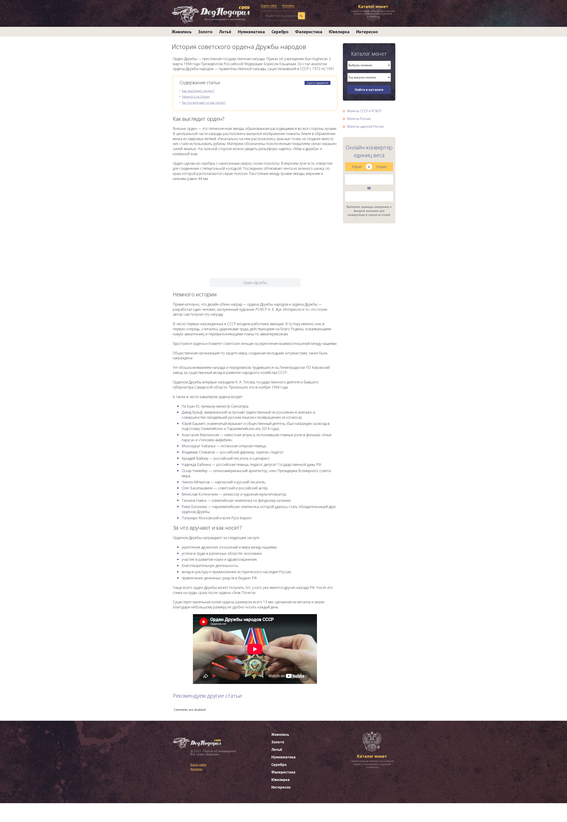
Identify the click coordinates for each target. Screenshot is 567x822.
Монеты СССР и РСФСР (364, 111)
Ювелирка (339, 32)
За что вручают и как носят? (204, 102)
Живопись (182, 32)
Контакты (288, 6)
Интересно (367, 32)
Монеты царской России (365, 126)
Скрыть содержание (317, 82)
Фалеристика (308, 32)
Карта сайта (269, 6)
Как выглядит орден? (198, 90)
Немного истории (196, 96)
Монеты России (359, 119)
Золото (205, 32)
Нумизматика (251, 32)
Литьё (225, 32)
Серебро (280, 32)
